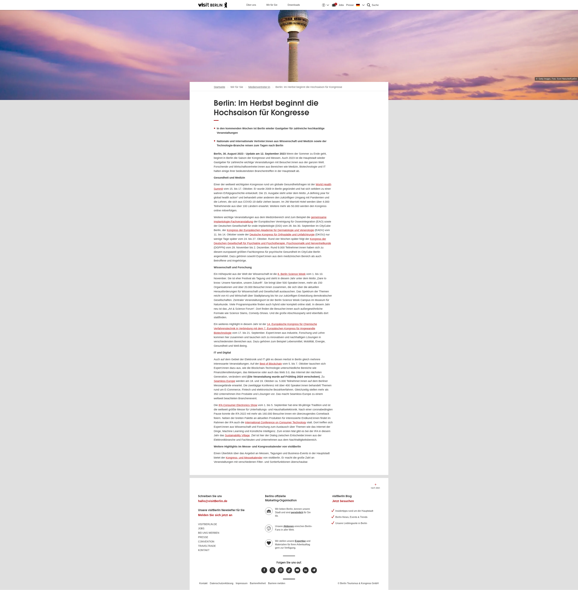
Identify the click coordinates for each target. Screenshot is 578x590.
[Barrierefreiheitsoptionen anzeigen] (325, 5)
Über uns (251, 5)
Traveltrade (207, 546)
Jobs (341, 5)
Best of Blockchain (271, 363)
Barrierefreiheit (258, 583)
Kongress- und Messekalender (244, 457)
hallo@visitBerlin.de (212, 501)
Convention (206, 541)
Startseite (219, 87)
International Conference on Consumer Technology (275, 422)
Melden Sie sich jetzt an (215, 515)
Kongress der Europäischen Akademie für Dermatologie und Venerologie (270, 230)
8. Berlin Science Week (292, 274)
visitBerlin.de (207, 524)
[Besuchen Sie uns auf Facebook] (264, 570)
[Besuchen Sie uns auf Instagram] (281, 570)
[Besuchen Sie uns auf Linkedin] (306, 570)
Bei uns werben (208, 533)
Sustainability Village (237, 435)
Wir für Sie (271, 5)
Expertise (300, 541)
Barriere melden (276, 583)
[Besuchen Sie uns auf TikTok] (289, 570)
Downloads (294, 5)
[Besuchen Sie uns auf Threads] (272, 570)
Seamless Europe (224, 381)
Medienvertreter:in (259, 87)
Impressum (241, 583)
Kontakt (204, 550)
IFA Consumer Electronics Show (238, 405)
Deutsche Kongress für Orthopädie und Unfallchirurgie (282, 234)
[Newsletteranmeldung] (314, 570)
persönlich (297, 512)
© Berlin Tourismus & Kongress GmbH (358, 583)
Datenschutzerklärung (221, 583)
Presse (350, 5)
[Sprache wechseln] (360, 5)
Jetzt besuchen (343, 501)
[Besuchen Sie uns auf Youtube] (297, 570)
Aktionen (288, 526)
